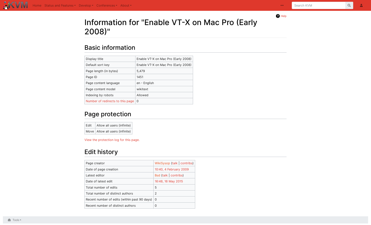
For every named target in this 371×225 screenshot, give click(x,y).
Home (37, 5)
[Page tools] (283, 5)
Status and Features (58, 5)
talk (175, 163)
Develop (85, 5)
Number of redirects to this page (110, 101)
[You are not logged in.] (362, 5)
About (124, 5)
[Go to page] (349, 5)
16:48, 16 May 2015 (169, 181)
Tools (16, 220)
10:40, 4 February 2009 (172, 169)
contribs (186, 163)
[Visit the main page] (15, 5)
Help (284, 16)
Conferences (105, 5)
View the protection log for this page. (112, 140)
